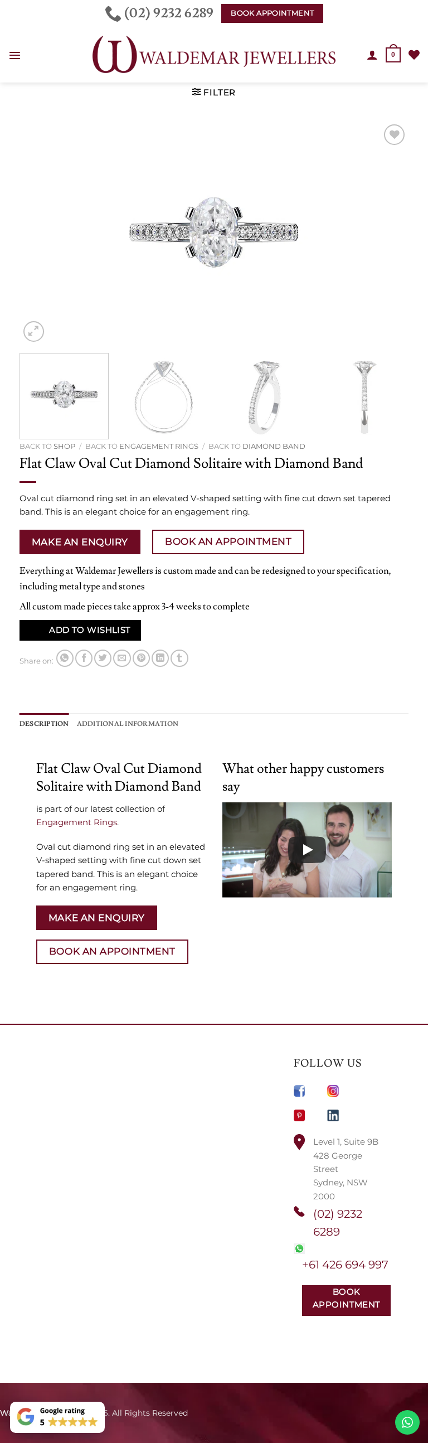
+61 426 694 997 (345, 1264)
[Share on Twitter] (102, 658)
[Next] (387, 233)
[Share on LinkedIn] (160, 658)
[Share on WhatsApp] (65, 658)
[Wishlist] (414, 54)
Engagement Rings (158, 446)
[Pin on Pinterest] (141, 658)
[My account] (372, 54)
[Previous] (41, 233)
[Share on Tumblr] (179, 658)
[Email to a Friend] (121, 658)
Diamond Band (273, 446)
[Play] (307, 849)
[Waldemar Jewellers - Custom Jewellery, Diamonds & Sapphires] (214, 55)
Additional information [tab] (127, 723)
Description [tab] (44, 723)
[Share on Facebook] (84, 658)
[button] (14, 55)
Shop (64, 446)
